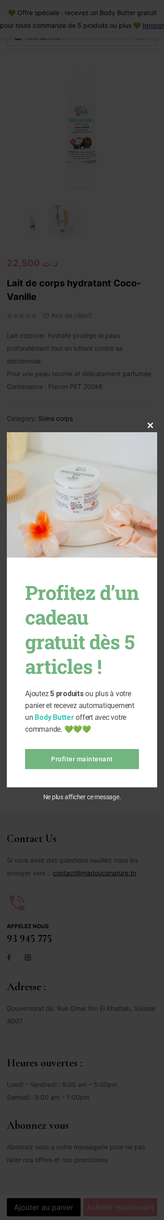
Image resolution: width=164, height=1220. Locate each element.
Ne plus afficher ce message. (82, 797)
